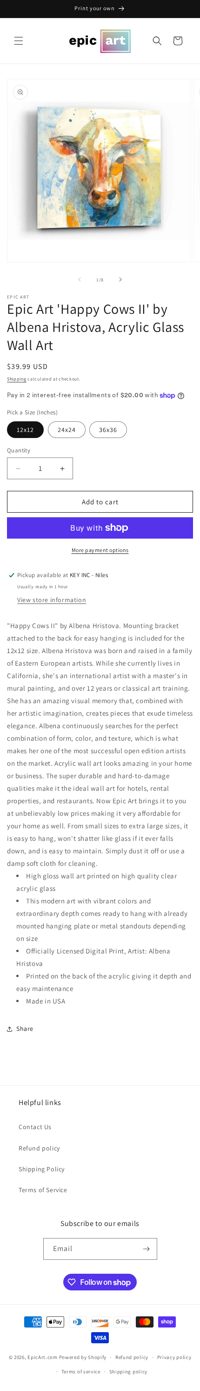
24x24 (67, 430)
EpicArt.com (42, 1357)
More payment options (100, 549)
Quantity (18, 450)
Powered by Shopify (83, 1357)
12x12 (25, 430)
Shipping (17, 379)
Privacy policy (174, 1357)
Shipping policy (128, 1371)
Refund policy (39, 1148)
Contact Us (35, 1127)
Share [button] (24, 1028)
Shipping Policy (42, 1169)
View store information (51, 600)
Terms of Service (43, 1190)
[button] (18, 41)
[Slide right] (120, 279)
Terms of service (80, 1371)
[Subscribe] (146, 1249)
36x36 (108, 430)
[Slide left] (79, 279)
